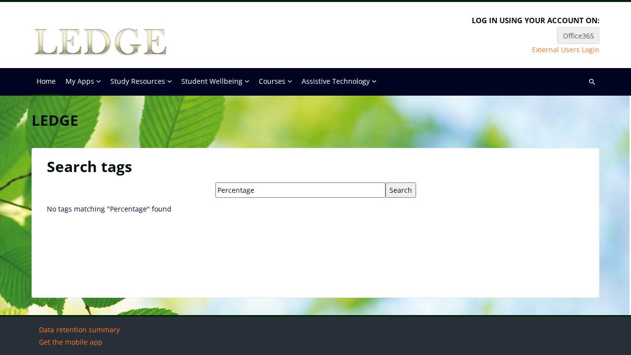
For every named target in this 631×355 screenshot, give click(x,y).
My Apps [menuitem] (80, 81)
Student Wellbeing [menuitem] (212, 81)
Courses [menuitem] (272, 81)
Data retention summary (79, 329)
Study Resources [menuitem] (137, 81)
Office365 (578, 35)
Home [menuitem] (46, 81)
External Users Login (565, 49)
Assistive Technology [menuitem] (336, 81)
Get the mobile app (71, 342)
